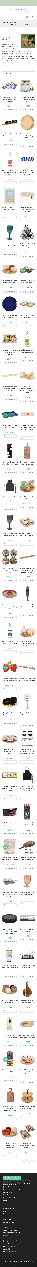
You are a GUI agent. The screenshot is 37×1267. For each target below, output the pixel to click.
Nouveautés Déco (8, 1192)
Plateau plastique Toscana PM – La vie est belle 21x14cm (27, 172)
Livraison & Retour (9, 1222)
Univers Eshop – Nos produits (12, 1190)
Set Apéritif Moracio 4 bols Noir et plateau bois (10, 135)
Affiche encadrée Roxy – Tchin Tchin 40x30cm (9, 208)
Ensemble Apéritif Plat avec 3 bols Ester (27, 498)
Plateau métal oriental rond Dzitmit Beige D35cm (27, 136)
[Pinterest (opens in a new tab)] (18, 3)
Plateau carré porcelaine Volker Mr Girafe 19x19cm (10, 352)
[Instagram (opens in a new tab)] (20, 3)
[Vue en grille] (16, 68)
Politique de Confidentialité (12, 1233)
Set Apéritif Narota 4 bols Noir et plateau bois (10, 714)
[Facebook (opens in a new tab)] (15, 3)
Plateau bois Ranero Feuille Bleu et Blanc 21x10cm (9, 99)
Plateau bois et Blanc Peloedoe (27, 316)
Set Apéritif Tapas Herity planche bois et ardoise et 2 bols (10, 894)
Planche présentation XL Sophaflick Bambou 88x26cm (10, 389)
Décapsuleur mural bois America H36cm (9, 1071)
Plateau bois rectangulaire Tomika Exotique (27, 1145)
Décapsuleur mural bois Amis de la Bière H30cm (27, 824)
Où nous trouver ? (9, 1246)
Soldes (5, 1200)
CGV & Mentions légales (10, 1230)
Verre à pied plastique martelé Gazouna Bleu (10, 245)
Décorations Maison (16, 1261)
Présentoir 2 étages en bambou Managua (27, 1107)
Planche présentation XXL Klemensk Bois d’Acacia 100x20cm (27, 570)
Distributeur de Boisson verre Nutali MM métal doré (27, 99)
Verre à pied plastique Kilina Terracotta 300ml (27, 893)
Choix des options (27, 326)
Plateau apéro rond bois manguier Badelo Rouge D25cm (10, 607)
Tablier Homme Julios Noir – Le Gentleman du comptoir (27, 788)
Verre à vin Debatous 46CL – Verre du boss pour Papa (27, 715)
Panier (5, 1214)
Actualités (6, 1227)
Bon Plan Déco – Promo (10, 1197)
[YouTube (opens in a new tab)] (22, 3)
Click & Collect (7, 1244)
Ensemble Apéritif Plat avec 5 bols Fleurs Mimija (10, 859)
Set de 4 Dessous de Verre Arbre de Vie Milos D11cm (10, 570)
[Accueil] (2, 25)
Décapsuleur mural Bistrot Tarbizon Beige (10, 1036)
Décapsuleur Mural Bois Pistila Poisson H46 (27, 606)
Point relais (6, 1249)
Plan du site (7, 1235)
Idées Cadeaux (8, 1195)
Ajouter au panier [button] (9, 109)
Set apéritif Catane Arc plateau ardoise (27, 967)
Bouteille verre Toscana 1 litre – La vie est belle (10, 642)
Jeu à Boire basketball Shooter (27, 930)
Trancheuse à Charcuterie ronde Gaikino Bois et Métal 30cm (27, 390)
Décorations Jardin (29, 1261)
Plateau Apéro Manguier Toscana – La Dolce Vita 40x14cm (10, 788)
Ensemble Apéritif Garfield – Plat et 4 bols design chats (27, 643)
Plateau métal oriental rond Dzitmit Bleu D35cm (10, 316)
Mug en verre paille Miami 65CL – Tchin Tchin (10, 967)
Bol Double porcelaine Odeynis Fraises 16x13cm (10, 679)
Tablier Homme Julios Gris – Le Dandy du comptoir (10, 499)
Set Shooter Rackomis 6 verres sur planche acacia (27, 679)
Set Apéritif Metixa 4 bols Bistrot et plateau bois (27, 534)
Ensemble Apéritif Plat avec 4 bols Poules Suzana (27, 1072)
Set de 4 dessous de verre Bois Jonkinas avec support (27, 209)
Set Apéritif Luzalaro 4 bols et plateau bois (9, 282)
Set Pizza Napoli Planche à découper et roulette (27, 1036)
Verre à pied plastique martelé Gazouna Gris (10, 534)
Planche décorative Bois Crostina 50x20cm (27, 463)
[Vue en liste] (20, 68)
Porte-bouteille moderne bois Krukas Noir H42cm (10, 463)
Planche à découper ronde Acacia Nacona (27, 1001)
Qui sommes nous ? (9, 1225)
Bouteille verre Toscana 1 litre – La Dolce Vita (27, 351)
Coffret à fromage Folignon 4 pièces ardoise (10, 824)
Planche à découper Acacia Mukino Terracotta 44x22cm (9, 1108)
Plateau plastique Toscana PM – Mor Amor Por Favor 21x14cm (27, 427)
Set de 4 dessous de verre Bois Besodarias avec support (10, 931)
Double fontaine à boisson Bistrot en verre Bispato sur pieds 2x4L (27, 751)
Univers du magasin (9, 1251)
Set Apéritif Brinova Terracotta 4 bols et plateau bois (9, 1145)
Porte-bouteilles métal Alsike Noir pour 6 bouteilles (27, 246)
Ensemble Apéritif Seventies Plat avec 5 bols (10, 751)
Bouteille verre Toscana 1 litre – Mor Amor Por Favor (10, 172)
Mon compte (7, 1211)
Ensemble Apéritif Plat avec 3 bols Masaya (27, 282)
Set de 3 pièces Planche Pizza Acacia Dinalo (27, 859)
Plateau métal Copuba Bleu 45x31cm (9, 426)
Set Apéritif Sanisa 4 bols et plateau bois (10, 1001)
